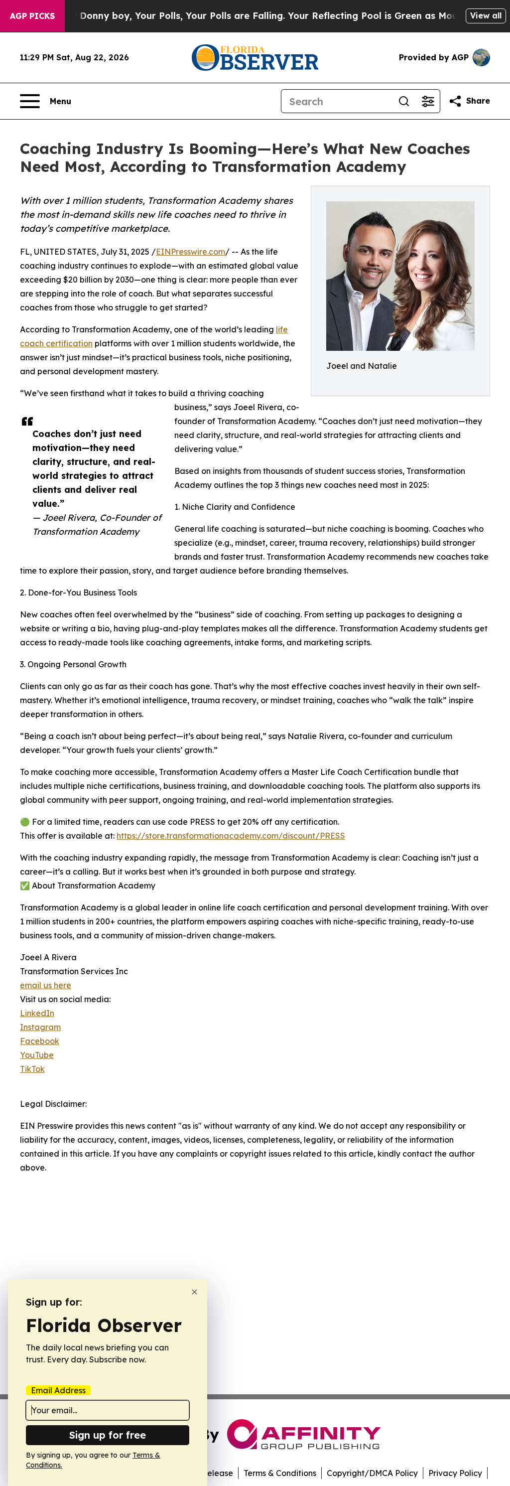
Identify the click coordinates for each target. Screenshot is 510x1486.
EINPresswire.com (190, 252)
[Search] (404, 101)
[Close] (194, 1292)
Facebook (39, 1041)
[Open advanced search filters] (428, 101)
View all (486, 15)
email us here (45, 985)
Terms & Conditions (280, 1473)
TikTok (32, 1069)
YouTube (37, 1055)
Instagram (40, 1027)
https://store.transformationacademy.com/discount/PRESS (231, 836)
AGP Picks (32, 16)
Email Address (58, 1390)
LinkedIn (37, 1013)
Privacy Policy (455, 1473)
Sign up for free (107, 1435)
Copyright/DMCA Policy (372, 1473)
